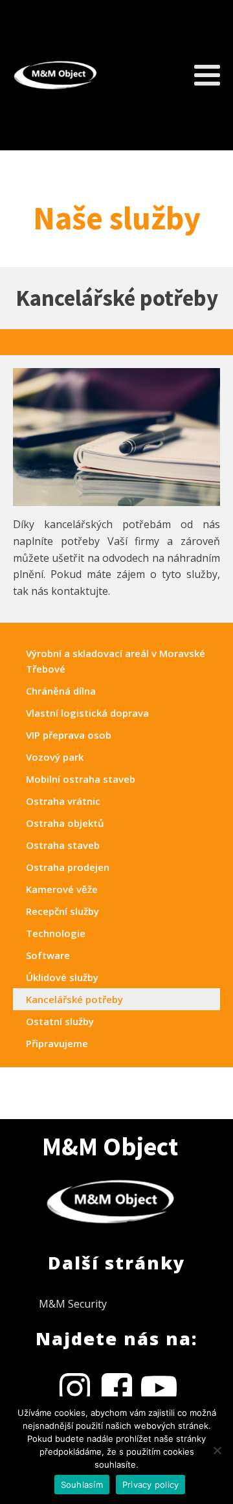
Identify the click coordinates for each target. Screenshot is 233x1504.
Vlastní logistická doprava (87, 712)
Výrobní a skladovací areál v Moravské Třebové (115, 661)
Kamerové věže (62, 889)
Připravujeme (57, 1043)
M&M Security (73, 1304)
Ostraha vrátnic (63, 800)
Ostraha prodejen (67, 867)
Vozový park (54, 756)
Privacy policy (150, 1484)
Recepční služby (62, 911)
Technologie (55, 933)
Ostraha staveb (63, 845)
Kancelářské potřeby (74, 999)
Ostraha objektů (65, 822)
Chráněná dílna (61, 690)
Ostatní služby (60, 1021)
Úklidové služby (62, 977)
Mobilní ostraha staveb (80, 778)
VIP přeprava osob (68, 734)
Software (48, 955)
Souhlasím (82, 1484)
